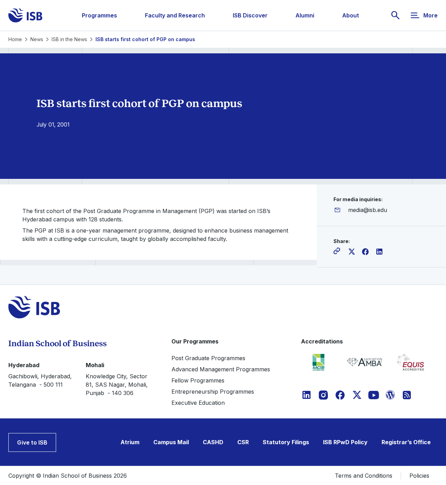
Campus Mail (171, 442)
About (350, 15)
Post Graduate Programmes (208, 358)
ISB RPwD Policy (345, 442)
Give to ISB (32, 442)
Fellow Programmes (197, 380)
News (36, 39)
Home (15, 39)
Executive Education (198, 402)
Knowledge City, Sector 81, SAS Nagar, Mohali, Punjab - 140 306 (117, 384)
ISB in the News (69, 39)
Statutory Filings (286, 442)
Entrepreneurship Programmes (212, 391)
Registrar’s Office (406, 442)
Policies (419, 475)
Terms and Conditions (363, 475)
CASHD (213, 442)
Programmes (99, 15)
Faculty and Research (175, 15)
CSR (243, 442)
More (430, 15)
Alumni (304, 15)
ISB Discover (250, 15)
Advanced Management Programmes (220, 369)
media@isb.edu (367, 209)
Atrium (130, 442)
